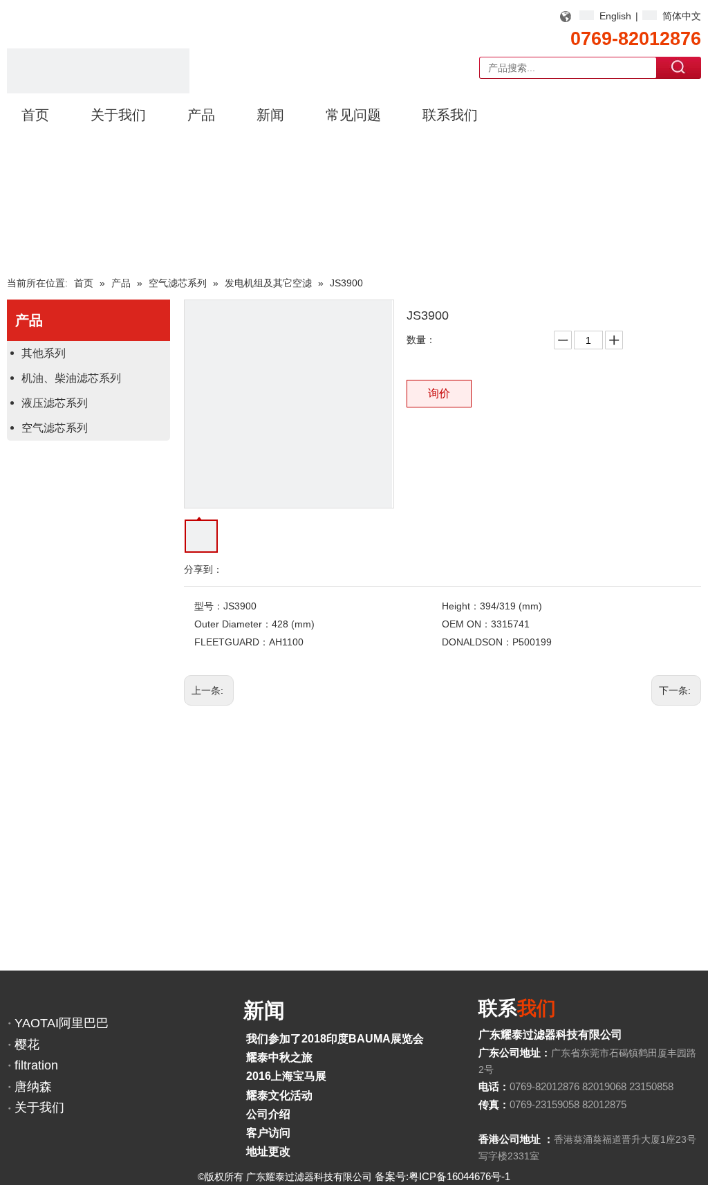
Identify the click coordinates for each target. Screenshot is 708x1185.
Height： (461, 606)
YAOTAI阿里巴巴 (62, 1023)
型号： (208, 606)
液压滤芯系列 (54, 403)
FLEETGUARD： (231, 641)
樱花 (27, 1044)
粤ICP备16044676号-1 (459, 1176)
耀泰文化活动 (279, 1095)
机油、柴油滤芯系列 (71, 378)
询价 (439, 393)
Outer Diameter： (233, 624)
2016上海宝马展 (286, 1076)
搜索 (679, 67)
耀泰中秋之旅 (279, 1057)
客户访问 (268, 1133)
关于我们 (39, 1107)
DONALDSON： (477, 641)
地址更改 (268, 1151)
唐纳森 (33, 1087)
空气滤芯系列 (54, 428)
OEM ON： (466, 624)
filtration (36, 1065)
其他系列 (43, 353)
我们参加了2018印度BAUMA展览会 (335, 1039)
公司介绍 (268, 1114)
